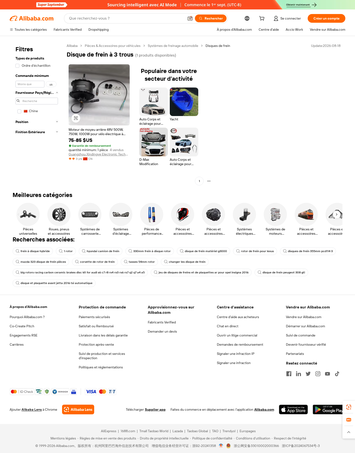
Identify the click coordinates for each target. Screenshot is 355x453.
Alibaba (72, 46)
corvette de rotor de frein (97, 261)
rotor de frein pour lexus (257, 251)
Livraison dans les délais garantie (103, 335)
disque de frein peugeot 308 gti (284, 272)
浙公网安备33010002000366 (256, 446)
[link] (348, 407)
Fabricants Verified (162, 322)
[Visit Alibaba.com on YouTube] (327, 374)
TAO (215, 431)
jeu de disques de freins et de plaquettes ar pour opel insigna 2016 (203, 272)
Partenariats (295, 354)
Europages (248, 431)
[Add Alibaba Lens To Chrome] (78, 409)
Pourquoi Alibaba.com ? (27, 317)
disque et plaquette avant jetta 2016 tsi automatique (56, 283)
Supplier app (155, 409)
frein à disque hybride (35, 251)
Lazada (177, 431)
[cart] (262, 19)
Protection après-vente (96, 344)
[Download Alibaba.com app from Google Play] (329, 409)
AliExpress (108, 431)
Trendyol (228, 431)
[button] (190, 18)
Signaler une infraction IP (236, 354)
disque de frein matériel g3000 (206, 251)
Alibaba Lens (31, 409)
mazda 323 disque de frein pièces (43, 261)
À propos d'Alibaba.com (28, 307)
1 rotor (68, 251)
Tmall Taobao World (153, 431)
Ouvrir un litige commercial (237, 335)
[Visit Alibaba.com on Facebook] (289, 374)
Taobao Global (197, 431)
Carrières (17, 344)
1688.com (128, 431)
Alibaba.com (264, 409)
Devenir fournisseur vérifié (306, 344)
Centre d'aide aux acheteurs (238, 317)
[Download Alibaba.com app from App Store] (293, 409)
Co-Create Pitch (22, 326)
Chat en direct (227, 326)
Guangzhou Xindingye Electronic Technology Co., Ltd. (99, 154)
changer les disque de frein (187, 261)
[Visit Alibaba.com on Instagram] (318, 374)
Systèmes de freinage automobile (173, 46)
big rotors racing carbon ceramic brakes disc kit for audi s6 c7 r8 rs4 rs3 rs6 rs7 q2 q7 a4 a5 (83, 272)
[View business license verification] (221, 445)
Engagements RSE (23, 335)
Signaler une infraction (234, 363)
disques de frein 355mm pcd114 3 (310, 251)
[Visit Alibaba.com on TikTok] (337, 374)
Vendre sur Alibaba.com (303, 317)
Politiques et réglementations (101, 367)
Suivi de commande (300, 335)
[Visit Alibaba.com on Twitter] (308, 374)
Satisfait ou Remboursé (96, 326)
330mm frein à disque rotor (152, 251)
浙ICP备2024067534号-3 (301, 446)
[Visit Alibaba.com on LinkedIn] (298, 374)
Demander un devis (162, 331)
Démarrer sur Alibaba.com (305, 326)
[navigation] (37, 114)
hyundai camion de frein (103, 251)
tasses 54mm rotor (142, 261)
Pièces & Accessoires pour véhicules (113, 46)
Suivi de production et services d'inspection (102, 356)
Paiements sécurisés (94, 317)
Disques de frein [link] (218, 46)
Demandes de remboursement (240, 344)
